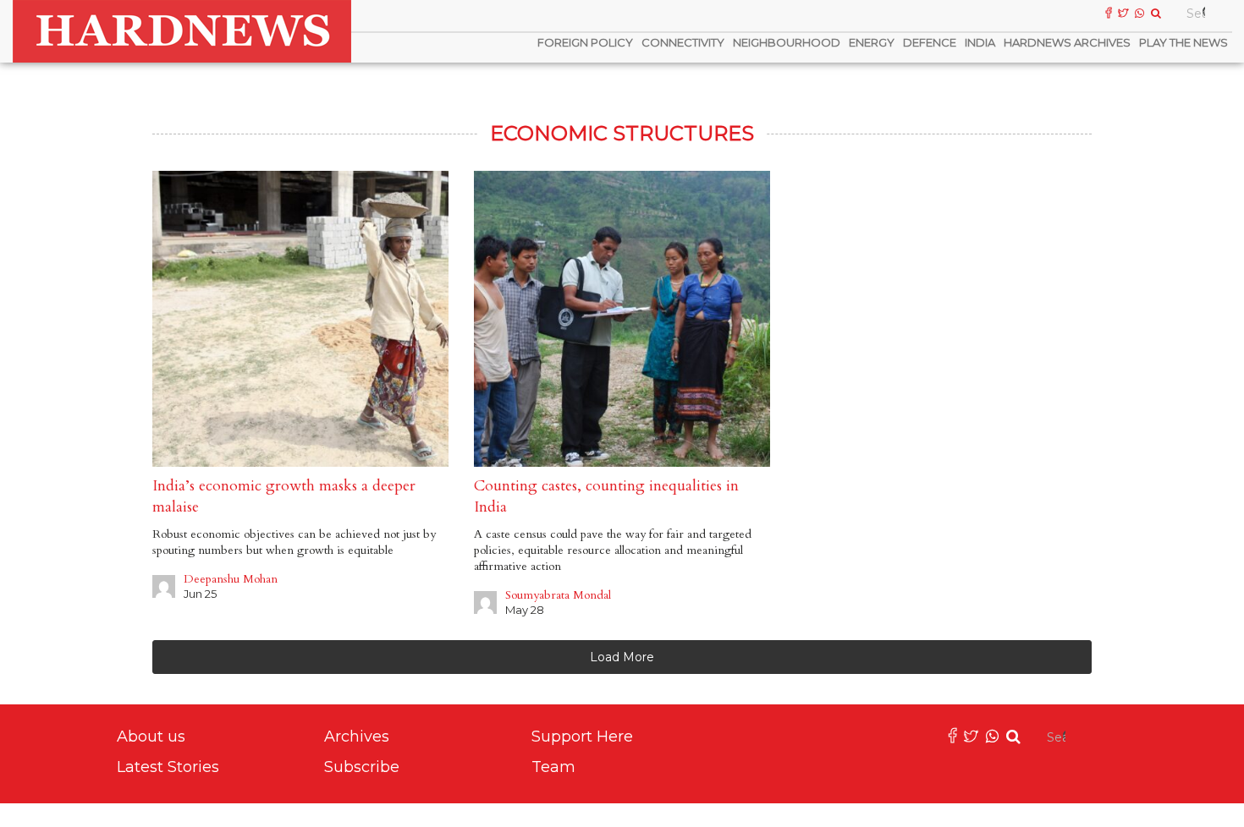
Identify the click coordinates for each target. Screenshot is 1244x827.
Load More (622, 657)
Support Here (582, 736)
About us (151, 736)
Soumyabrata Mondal (558, 595)
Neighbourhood (786, 42)
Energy (871, 42)
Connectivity (682, 42)
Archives (356, 736)
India (980, 42)
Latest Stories (168, 767)
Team (553, 767)
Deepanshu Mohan (231, 579)
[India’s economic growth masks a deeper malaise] (300, 319)
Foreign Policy (585, 42)
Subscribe (361, 767)
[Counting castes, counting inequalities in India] (622, 319)
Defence (929, 42)
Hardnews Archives (1067, 42)
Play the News (1183, 42)
